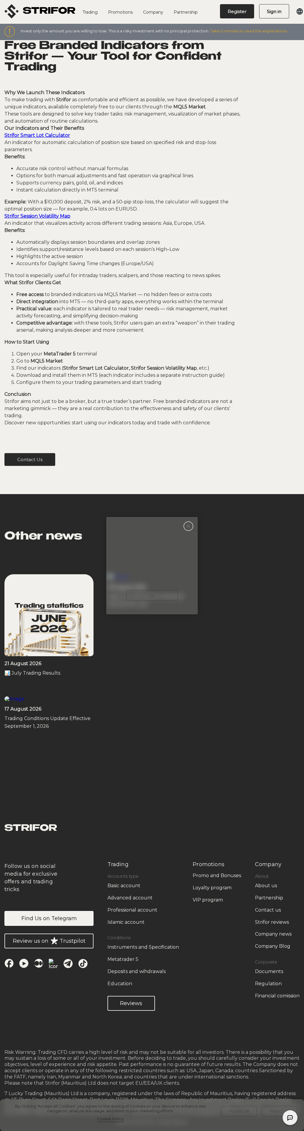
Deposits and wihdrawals (136, 971)
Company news (273, 934)
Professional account (132, 910)
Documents (269, 971)
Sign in (274, 11)
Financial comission (277, 996)
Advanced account (130, 898)
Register (237, 11)
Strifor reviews (272, 922)
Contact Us (29, 459)
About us (266, 885)
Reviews (131, 1003)
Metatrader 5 (122, 959)
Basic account (123, 885)
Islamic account (126, 922)
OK (152, 596)
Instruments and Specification (143, 947)
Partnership (186, 12)
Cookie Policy (110, 1118)
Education (119, 983)
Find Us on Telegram (49, 918)
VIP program (208, 900)
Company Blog (272, 946)
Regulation (268, 983)
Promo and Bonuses (217, 875)
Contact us (268, 910)
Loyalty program (212, 887)
